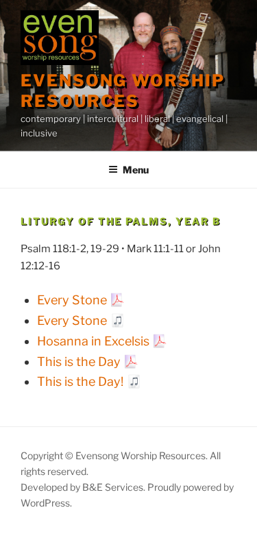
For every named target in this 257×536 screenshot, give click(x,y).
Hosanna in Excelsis (93, 341)
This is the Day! (80, 381)
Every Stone (72, 300)
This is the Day (79, 361)
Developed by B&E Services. (84, 487)
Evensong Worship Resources (123, 91)
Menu (136, 169)
